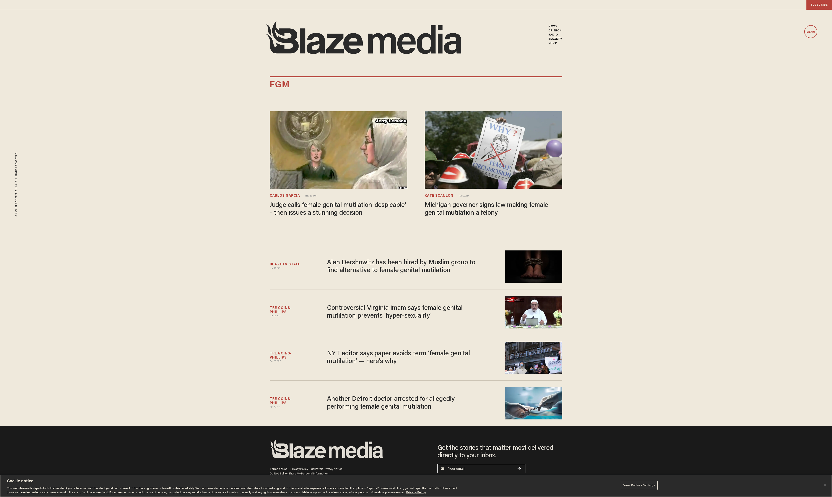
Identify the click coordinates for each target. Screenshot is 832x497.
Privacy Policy (299, 469)
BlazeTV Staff (285, 264)
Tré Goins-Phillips (281, 310)
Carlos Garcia (285, 196)
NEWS (552, 26)
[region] (416, 485)
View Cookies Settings (639, 485)
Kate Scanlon (439, 196)
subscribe (819, 4)
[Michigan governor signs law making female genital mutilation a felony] (493, 150)
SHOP (552, 43)
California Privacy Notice (327, 469)
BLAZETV (555, 38)
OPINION (555, 30)
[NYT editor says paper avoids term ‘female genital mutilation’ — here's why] (533, 358)
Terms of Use (279, 469)
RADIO (553, 34)
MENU (810, 32)
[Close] (825, 485)
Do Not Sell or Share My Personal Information (299, 473)
